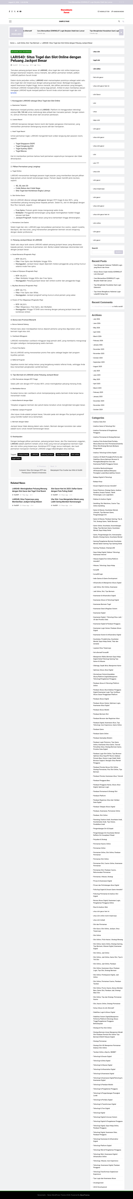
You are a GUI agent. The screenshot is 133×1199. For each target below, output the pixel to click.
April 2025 (96, 384)
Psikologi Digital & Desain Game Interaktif (107, 890)
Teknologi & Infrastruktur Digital (104, 1069)
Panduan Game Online (100, 734)
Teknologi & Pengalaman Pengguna (105, 1089)
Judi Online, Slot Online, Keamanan (105, 587)
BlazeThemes (85, 1195)
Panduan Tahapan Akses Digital (104, 807)
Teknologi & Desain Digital (102, 1056)
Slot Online (97, 935)
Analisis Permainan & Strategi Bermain (106, 437)
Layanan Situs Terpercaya (102, 648)
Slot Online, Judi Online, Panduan (104, 964)
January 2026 (97, 345)
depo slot (96, 120)
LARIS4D (35, 454)
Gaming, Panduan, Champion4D (104, 548)
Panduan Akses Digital (101, 699)
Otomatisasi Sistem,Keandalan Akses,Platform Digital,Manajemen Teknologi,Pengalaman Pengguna (105, 676)
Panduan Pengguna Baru (101, 780)
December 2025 (98, 349)
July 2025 (96, 371)
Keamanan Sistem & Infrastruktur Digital (107, 635)
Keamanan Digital (99, 613)
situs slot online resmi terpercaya (105, 916)
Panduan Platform (99, 796)
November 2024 (98, 405)
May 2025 (96, 379)
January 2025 (97, 396)
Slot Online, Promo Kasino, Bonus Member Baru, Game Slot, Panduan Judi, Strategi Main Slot (108, 990)
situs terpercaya (62, 454)
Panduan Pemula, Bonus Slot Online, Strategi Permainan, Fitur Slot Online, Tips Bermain (107, 769)
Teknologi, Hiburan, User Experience (105, 1161)
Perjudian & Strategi (100, 839)
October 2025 (98, 358)
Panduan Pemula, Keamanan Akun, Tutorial (108, 776)
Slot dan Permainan (100, 924)
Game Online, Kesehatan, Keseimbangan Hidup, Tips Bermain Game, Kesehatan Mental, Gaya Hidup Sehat (107, 528)
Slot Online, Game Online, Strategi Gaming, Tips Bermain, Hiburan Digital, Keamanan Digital (108, 946)
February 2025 (98, 392)
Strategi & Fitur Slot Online (102, 1028)
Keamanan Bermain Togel (102, 604)
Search (95, 248)
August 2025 (97, 366)
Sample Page (64, 21)
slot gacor (96, 129)
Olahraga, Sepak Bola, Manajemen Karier (107, 666)
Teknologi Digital (99, 1113)
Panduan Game (98, 729)
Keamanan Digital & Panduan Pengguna (106, 624)
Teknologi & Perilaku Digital (102, 1100)
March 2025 (97, 388)
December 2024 (98, 401)
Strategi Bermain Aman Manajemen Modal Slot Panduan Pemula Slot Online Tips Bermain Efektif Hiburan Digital (108, 1034)
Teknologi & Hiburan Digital (102, 1065)
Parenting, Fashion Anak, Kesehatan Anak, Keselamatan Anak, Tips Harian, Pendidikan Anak (107, 822)
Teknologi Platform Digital (102, 1145)
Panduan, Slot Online (100, 815)
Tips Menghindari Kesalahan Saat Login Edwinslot (95, 2)
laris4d (13, 93)
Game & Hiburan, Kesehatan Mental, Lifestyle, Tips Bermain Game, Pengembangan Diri (105, 512)
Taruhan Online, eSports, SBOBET (104, 1052)
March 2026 (97, 336)
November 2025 (98, 353)
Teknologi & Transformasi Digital (104, 1104)
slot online (75, 454)
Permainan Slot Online (101, 859)
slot (94, 103)
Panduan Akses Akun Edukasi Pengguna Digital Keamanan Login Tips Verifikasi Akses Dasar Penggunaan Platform (107, 692)
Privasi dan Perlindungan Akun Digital (106, 885)
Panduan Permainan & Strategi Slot (105, 791)
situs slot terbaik (99, 920)
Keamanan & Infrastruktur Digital (104, 596)
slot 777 (96, 163)
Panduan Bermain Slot (101, 714)
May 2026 (96, 328)
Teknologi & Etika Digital (101, 1061)
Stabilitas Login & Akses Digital (104, 1012)
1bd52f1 (15, 65)
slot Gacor (97, 94)
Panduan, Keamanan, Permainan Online (106, 811)
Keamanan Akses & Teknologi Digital (106, 600)
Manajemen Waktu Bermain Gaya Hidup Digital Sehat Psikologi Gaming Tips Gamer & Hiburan (107, 659)
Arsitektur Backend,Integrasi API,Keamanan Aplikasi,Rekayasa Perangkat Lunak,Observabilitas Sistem (106, 470)
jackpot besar (23, 454)
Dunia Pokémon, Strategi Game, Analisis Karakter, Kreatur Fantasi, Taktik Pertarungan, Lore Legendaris (107, 492)
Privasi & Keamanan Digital (102, 881)
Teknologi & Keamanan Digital (103, 1074)
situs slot (96, 172)
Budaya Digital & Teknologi (102, 477)
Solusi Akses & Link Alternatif (103, 1008)
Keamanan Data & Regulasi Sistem (105, 609)
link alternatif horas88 (100, 652)
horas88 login (98, 574)
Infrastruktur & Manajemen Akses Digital (107, 583)
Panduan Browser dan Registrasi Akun (106, 718)
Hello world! (118, 306)
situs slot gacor (98, 137)
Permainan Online (99, 848)
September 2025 (99, 362)
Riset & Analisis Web (100, 907)
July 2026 (96, 319)
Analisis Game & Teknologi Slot (104, 426)
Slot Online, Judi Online (101, 953)
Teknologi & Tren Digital (101, 1108)
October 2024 (98, 409)
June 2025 (96, 375)
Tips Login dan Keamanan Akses (104, 1178)
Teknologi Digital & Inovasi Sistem (105, 1117)
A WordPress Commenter (102, 306)
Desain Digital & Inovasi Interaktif (104, 486)
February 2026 (98, 341)
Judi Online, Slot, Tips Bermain (21, 52)
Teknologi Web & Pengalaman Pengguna (107, 1150)
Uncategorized (98, 1183)
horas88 (96, 570)
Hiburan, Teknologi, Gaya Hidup (104, 565)
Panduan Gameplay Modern (102, 738)
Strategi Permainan (100, 1041)
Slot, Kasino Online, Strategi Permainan (106, 1004)
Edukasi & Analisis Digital (102, 499)
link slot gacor (98, 77)
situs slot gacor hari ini (101, 86)
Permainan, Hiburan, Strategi (103, 877)
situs (95, 112)
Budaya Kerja (97, 482)
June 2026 (96, 323)
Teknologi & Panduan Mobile (103, 1085)
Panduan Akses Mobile (101, 710)
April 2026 (96, 332)
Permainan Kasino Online (102, 844)
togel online (16, 458)
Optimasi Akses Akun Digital (103, 670)
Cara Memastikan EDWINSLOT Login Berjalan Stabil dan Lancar (39, 31)
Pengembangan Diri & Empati (103, 828)
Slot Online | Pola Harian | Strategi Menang (108, 940)
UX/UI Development (100, 1187)
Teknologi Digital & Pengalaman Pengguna (108, 1121)
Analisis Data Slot (99, 422)
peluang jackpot (47, 454)
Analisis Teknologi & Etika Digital (104, 453)
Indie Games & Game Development (105, 578)
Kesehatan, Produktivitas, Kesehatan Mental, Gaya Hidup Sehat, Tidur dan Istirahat (105, 641)
